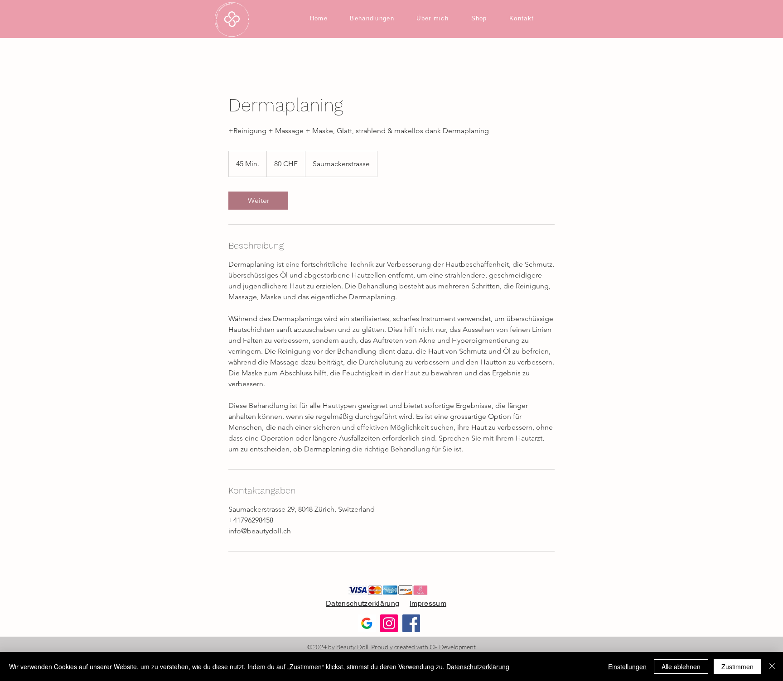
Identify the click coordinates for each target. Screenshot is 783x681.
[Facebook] (411, 623)
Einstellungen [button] (627, 666)
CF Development (453, 647)
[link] (258, 201)
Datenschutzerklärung (362, 603)
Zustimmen (737, 666)
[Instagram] (389, 623)
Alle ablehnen (681, 666)
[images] (367, 623)
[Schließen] (772, 666)
